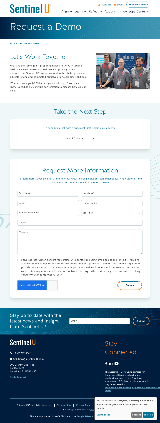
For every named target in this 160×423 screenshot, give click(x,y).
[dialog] (125, 408)
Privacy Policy (84, 405)
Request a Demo (138, 4)
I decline (136, 414)
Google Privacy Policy (88, 416)
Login (120, 4)
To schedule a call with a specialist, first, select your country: (80, 128)
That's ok (148, 414)
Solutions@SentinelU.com (28, 359)
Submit (130, 285)
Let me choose (104, 414)
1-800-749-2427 (22, 352)
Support (106, 4)
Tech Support (18, 377)
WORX (93, 409)
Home (13, 43)
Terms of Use (64, 405)
